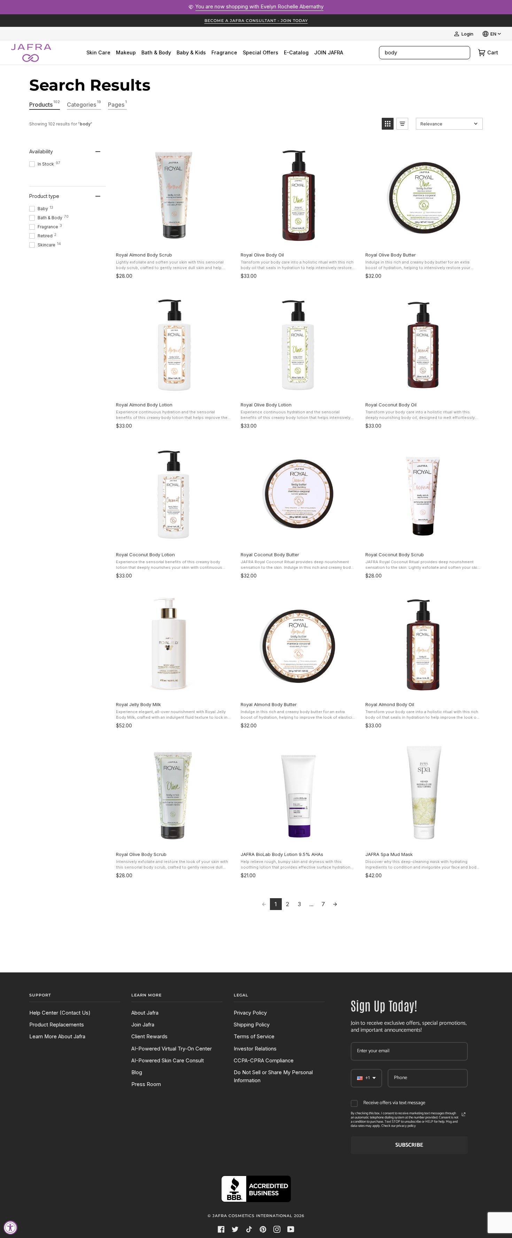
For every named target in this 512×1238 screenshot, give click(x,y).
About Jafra (144, 1013)
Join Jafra (142, 1025)
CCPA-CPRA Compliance (264, 1060)
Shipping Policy (252, 1025)
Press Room (146, 1084)
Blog (136, 1072)
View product (173, 238)
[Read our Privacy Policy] (463, 1114)
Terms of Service (254, 1036)
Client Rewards (149, 1036)
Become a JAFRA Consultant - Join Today (256, 20)
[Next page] (335, 904)
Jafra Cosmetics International (252, 1215)
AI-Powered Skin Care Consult (167, 1060)
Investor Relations (255, 1049)
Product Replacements (56, 1025)
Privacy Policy (250, 1013)
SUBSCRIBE (409, 1145)
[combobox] (417, 52)
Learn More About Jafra (57, 1036)
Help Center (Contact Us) (60, 1013)
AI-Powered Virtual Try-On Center (171, 1049)
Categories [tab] (84, 104)
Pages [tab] (117, 104)
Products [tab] (44, 104)
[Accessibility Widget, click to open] (10, 1228)
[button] (388, 124)
